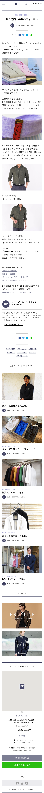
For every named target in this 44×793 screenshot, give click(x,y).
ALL (4, 403)
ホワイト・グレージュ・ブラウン (16, 280)
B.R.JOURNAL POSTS (13, 325)
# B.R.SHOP (10, 349)
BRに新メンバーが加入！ (14, 579)
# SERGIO (32, 349)
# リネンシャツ (22, 356)
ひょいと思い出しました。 (15, 536)
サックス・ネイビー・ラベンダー (16, 277)
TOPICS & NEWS (9, 576)
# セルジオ (11, 352)
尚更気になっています (13, 492)
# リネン (32, 352)
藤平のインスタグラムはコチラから (16, 292)
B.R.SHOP (21, 25)
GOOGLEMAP (23, 726)
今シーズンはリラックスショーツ (18, 449)
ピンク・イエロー (9, 274)
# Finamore (22, 349)
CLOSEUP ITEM (9, 446)
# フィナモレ (22, 352)
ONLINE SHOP (37, 3)
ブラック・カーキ (9, 271)
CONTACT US (23, 758)
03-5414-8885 (24, 730)
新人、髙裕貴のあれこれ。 (15, 406)
